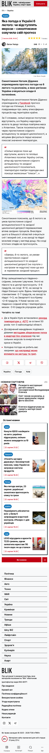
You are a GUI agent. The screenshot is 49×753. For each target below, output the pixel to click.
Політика (9, 573)
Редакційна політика (11, 705)
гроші (7, 427)
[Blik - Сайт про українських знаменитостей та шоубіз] (7, 672)
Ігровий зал (7, 689)
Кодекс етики (8, 709)
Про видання (8, 686)
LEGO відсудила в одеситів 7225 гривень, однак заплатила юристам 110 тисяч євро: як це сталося (17, 543)
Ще (42, 751)
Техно (7, 589)
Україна (5, 16)
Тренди (8, 619)
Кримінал (9, 609)
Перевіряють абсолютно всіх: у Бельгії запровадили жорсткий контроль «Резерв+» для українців (16, 517)
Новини (8, 614)
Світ (6, 599)
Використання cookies (12, 697)
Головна (7, 751)
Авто (6, 584)
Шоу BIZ (8, 630)
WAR (6, 594)
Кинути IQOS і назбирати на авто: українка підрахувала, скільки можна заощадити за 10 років (16, 437)
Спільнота (40, 4)
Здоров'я (9, 645)
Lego (6, 534)
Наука (7, 655)
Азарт (7, 660)
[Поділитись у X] (18, 363)
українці (8, 506)
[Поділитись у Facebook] (7, 363)
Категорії (18, 751)
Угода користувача (11, 701)
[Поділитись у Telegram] (30, 363)
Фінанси (8, 579)
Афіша (7, 625)
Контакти (6, 717)
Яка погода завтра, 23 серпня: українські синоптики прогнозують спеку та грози (16, 491)
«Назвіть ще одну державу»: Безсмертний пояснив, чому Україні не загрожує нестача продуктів (17, 465)
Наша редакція (9, 713)
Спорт (7, 640)
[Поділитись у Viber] (41, 363)
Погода (7, 482)
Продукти (8, 454)
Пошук (30, 751)
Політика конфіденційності (14, 693)
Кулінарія (9, 650)
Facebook (25, 103)
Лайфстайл (10, 635)
